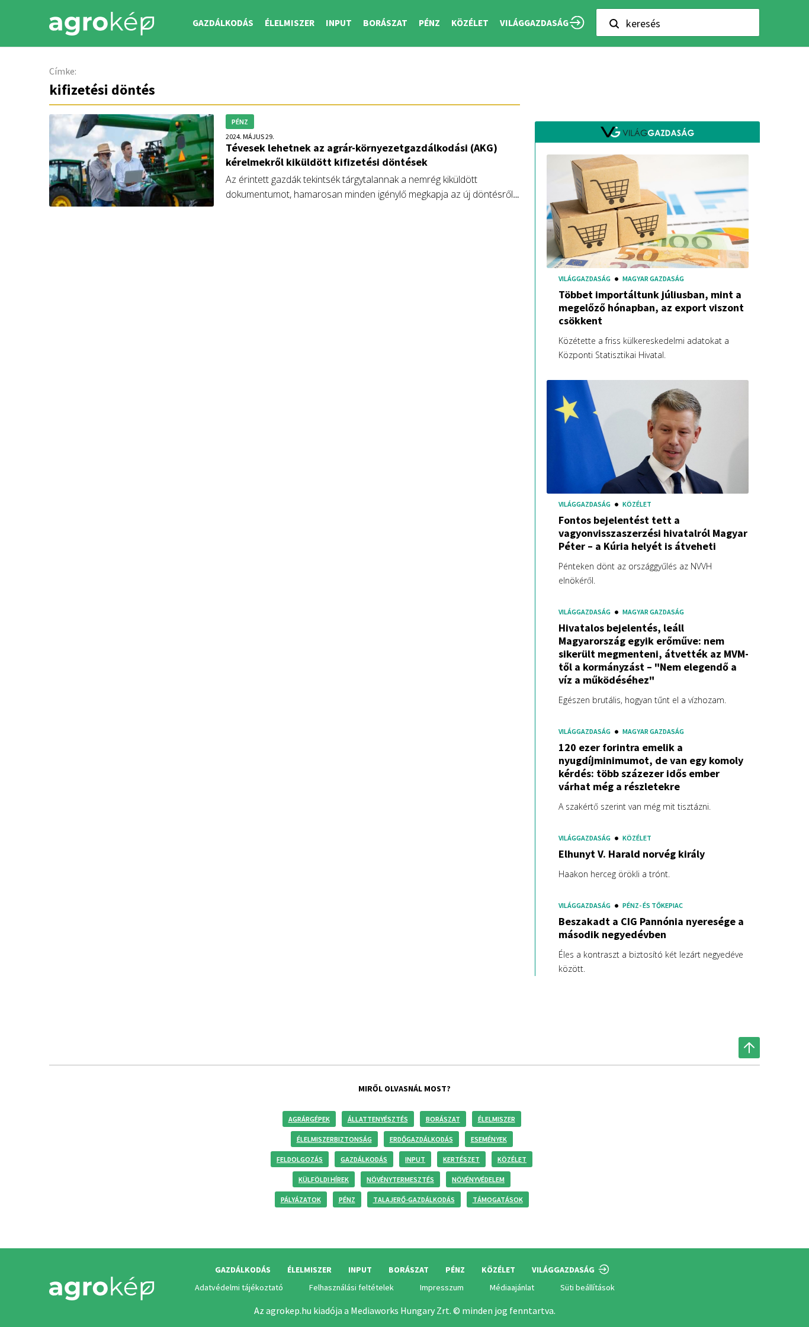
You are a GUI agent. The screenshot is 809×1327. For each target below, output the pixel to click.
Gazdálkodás (364, 1159)
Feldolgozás (300, 1159)
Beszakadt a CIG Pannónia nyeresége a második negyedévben (651, 928)
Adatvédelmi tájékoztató (239, 1287)
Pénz (347, 1199)
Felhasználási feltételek (351, 1287)
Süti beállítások (587, 1287)
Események (489, 1139)
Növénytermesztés (400, 1179)
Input (415, 1159)
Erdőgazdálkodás (421, 1139)
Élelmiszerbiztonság (334, 1139)
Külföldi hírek (323, 1179)
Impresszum (442, 1287)
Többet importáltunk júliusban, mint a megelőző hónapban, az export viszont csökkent (651, 307)
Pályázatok (301, 1199)
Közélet (512, 1159)
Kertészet (461, 1159)
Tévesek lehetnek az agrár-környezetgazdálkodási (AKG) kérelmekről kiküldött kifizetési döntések (361, 155)
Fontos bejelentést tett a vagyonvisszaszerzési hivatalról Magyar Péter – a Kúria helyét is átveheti (652, 533)
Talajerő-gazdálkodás (414, 1199)
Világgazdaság (534, 22)
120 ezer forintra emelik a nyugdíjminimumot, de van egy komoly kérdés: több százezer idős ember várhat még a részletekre (650, 767)
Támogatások (498, 1199)
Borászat (385, 22)
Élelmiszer (496, 1119)
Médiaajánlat (512, 1287)
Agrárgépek (309, 1119)
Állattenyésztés (378, 1119)
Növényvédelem (478, 1179)
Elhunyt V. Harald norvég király (631, 854)
